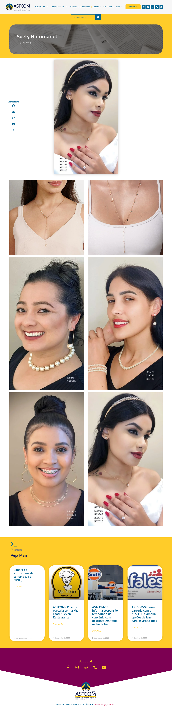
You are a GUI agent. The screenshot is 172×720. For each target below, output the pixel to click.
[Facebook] (148, 7)
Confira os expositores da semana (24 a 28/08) (23, 575)
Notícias (73, 7)
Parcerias (107, 7)
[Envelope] (161, 7)
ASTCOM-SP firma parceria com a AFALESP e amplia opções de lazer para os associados (144, 614)
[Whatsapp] (152, 7)
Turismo (118, 7)
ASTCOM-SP (40, 7)
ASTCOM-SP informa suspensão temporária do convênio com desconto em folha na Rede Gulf (105, 615)
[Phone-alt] (157, 7)
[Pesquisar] (98, 17)
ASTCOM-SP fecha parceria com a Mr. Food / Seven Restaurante (65, 612)
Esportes (97, 7)
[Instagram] (144, 7)
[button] (13, 106)
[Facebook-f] (68, 667)
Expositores (85, 7)
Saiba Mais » (19, 587)
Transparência (57, 7)
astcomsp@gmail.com (105, 704)
